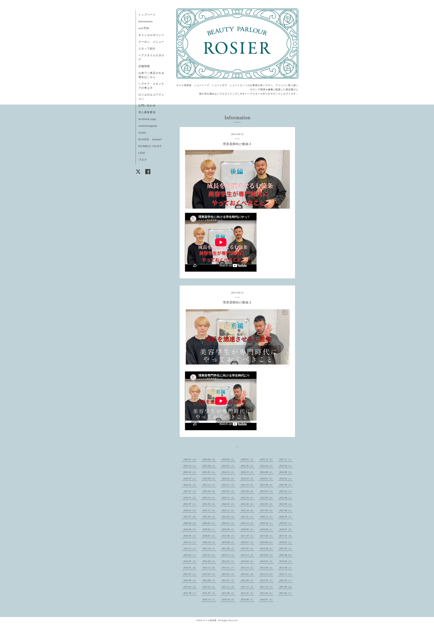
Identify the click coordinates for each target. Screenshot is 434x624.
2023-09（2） (267, 485)
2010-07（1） (267, 599)
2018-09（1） (247, 529)
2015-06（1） (267, 548)
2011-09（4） (286, 587)
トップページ (147, 14)
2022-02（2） (286, 504)
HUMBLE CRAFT (150, 146)
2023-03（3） (267, 491)
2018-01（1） (209, 536)
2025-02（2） (190, 472)
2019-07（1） (286, 523)
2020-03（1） (209, 523)
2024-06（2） (209, 478)
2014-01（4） (190, 568)
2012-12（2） (267, 574)
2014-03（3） (267, 561)
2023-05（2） (228, 491)
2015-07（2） (247, 548)
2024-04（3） (247, 478)
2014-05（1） (228, 561)
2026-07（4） (190, 459)
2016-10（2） (209, 542)
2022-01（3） (190, 510)
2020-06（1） (286, 517)
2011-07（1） (209, 593)
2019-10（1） (267, 523)
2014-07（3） (190, 561)
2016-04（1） (267, 542)
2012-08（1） (209, 580)
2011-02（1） (286, 593)
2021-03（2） (228, 517)
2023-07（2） (190, 491)
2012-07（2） (228, 580)
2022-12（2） (209, 498)
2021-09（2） (267, 510)
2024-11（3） (228, 472)
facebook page (147, 119)
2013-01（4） (247, 574)
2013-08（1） (286, 568)
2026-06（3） (209, 459)
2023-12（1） (209, 485)
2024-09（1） (267, 472)
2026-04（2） (228, 459)
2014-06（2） (209, 561)
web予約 (143, 28)
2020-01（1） (228, 523)
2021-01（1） (247, 517)
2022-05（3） (228, 504)
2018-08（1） (267, 529)
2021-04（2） (209, 517)
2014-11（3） (247, 555)
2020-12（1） (267, 517)
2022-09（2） (267, 498)
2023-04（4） (247, 491)
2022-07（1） (190, 504)
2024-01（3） (190, 485)
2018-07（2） (286, 529)
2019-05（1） (209, 529)
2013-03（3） (228, 574)
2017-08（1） (228, 536)
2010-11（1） (209, 599)
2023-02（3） (286, 491)
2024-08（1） (286, 472)
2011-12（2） (228, 587)
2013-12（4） (209, 568)
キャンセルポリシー (151, 35)
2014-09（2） (267, 555)
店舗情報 (144, 66)
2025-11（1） (286, 459)
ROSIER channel (150, 139)
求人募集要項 (147, 112)
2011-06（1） (228, 593)
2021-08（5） (286, 510)
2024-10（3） (247, 472)
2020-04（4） (190, 523)
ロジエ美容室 (209, 620)
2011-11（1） (247, 587)
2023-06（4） (209, 491)
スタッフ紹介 (147, 48)
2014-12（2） (228, 555)
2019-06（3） (190, 529)
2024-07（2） (190, 478)
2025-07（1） (228, 466)
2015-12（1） (190, 548)
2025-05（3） (247, 466)
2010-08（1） (247, 599)
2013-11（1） (228, 568)
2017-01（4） (286, 536)
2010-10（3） (228, 599)
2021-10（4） (247, 510)
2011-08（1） (190, 593)
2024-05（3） (228, 478)
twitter (142, 132)
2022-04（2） (247, 504)
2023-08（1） (286, 485)
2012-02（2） (190, 587)
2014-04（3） (247, 561)
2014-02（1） (286, 561)
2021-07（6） (190, 517)
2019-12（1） (247, 523)
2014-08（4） (286, 555)
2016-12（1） (190, 542)
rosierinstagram (147, 125)
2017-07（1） (247, 536)
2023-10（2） (247, 485)
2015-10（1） (209, 548)
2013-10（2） (247, 568)
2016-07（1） (247, 542)
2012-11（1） (286, 574)
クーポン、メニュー (151, 41)
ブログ (142, 159)
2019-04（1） (228, 529)
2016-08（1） (228, 542)
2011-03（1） (267, 593)
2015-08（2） (228, 548)
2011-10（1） (267, 587)
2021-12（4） (209, 510)
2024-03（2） (267, 478)
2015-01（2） (209, 555)
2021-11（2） (228, 510)
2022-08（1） (286, 498)
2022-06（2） (209, 504)
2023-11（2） (228, 485)
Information (145, 21)
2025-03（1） (286, 466)
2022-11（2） (228, 498)
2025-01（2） (209, 472)
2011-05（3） (247, 593)
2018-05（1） (190, 536)
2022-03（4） (267, 504)
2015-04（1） (190, 555)
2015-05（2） (286, 548)
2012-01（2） (209, 587)
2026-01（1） (247, 459)
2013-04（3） (209, 574)
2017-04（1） (267, 536)
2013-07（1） (190, 574)
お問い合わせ (147, 105)
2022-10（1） (247, 498)
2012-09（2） (190, 580)
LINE (141, 152)
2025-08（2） (209, 466)
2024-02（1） (286, 478)
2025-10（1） (190, 466)
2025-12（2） (267, 459)
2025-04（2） (267, 466)
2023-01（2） (190, 498)
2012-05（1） (267, 580)
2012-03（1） (286, 580)
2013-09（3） (267, 568)
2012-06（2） (247, 580)
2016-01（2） (286, 542)
